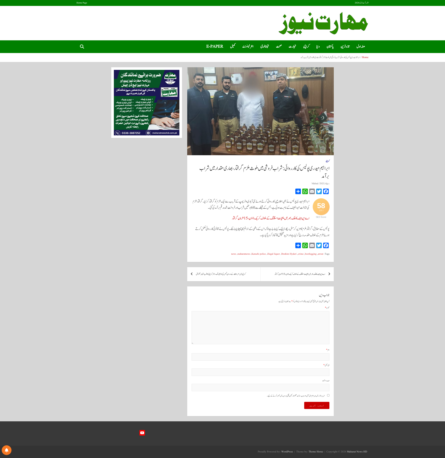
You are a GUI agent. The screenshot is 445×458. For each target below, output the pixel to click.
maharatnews (243, 254)
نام (327, 350)
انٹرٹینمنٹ (247, 47)
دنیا (318, 47)
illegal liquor (273, 254)
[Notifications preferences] (6, 450)
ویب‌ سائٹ (325, 380)
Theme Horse (316, 452)
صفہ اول (361, 47)
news (233, 254)
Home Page (81, 3)
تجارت (292, 47)
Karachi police (259, 254)
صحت (279, 47)
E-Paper (214, 47)
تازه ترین (345, 47)
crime (301, 254)
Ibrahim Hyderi (289, 254)
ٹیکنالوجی (264, 47)
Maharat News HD (357, 452)
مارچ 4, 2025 (324, 183)
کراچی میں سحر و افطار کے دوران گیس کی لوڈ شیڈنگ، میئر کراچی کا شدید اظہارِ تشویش (221, 274)
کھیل (232, 47)
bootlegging (311, 254)
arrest (320, 254)
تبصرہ (327, 308)
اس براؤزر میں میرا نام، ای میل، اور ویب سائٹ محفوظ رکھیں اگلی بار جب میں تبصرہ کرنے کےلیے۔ (296, 396)
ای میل (326, 365)
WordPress (287, 452)
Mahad (315, 183)
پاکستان (330, 47)
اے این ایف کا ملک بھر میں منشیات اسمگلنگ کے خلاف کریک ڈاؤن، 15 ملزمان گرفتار (270, 218)
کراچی (306, 47)
